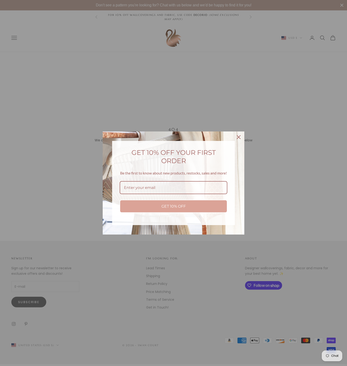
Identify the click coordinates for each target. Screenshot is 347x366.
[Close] (238, 137)
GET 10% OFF (173, 206)
